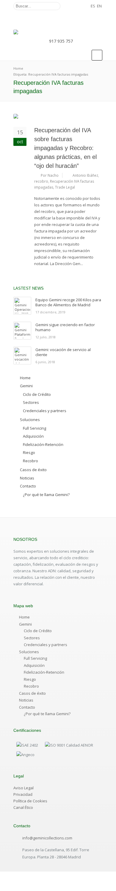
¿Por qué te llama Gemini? (47, 713)
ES (93, 6)
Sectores (32, 637)
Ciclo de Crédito (38, 630)
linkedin (86, 6)
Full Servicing (35, 658)
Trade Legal (65, 187)
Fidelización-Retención (44, 672)
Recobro (31, 686)
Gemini (25, 624)
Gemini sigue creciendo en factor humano (65, 327)
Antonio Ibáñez (85, 175)
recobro (41, 181)
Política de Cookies (30, 801)
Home (24, 617)
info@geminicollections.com (47, 838)
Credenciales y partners (45, 644)
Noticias (26, 700)
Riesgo (30, 679)
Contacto (27, 707)
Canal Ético (23, 807)
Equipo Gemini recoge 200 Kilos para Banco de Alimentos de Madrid (68, 302)
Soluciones (29, 651)
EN (99, 6)
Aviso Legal (23, 787)
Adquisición (34, 665)
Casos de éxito (32, 693)
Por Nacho (50, 175)
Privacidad (22, 794)
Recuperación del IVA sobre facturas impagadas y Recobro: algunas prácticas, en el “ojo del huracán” (65, 148)
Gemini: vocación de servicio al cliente (63, 352)
